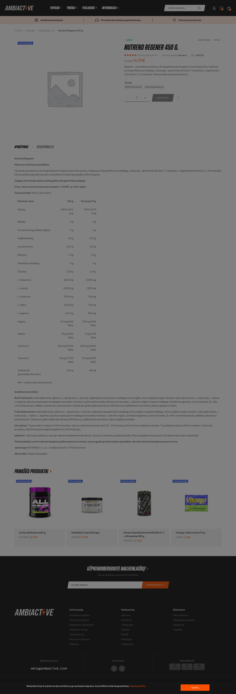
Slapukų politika (137, 686)
